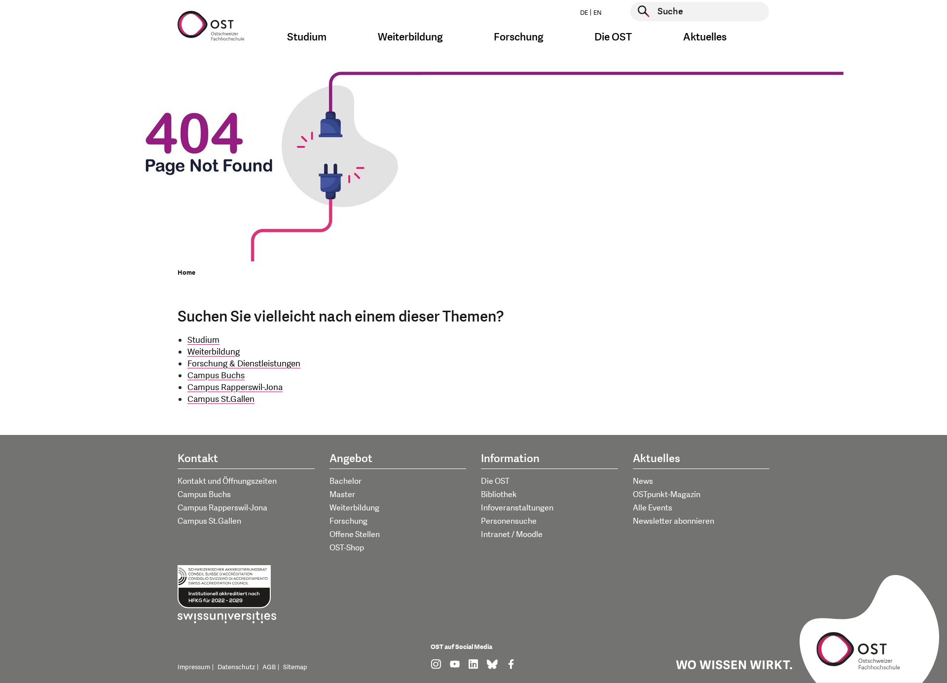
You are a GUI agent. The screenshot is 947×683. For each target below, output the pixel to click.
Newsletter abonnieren (673, 521)
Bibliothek (499, 494)
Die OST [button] (613, 37)
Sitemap (295, 667)
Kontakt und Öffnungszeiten (227, 481)
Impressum (194, 667)
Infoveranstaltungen (517, 508)
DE (584, 12)
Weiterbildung (213, 352)
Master (342, 494)
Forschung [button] (519, 37)
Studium (203, 340)
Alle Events (652, 508)
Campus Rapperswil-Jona (235, 387)
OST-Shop (346, 547)
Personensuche (509, 521)
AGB (269, 667)
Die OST (495, 481)
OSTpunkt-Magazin (666, 494)
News (643, 481)
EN (597, 12)
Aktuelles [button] (705, 37)
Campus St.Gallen (221, 399)
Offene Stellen (354, 534)
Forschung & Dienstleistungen (243, 363)
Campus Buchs (216, 375)
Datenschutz (236, 667)
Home (186, 272)
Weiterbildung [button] (410, 37)
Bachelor (345, 481)
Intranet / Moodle (512, 534)
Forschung (348, 521)
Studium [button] (307, 37)
